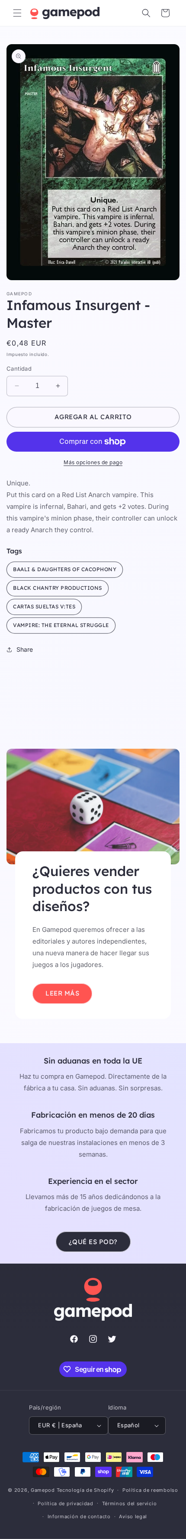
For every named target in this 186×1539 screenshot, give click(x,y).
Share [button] (24, 649)
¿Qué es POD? (93, 1242)
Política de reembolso (150, 1490)
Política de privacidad (65, 1503)
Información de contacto (79, 1516)
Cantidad (19, 368)
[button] (17, 13)
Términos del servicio (129, 1503)
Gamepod (43, 1490)
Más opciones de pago (93, 462)
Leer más (62, 993)
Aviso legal (133, 1516)
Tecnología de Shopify (85, 1490)
